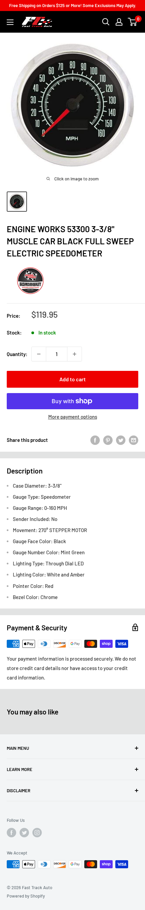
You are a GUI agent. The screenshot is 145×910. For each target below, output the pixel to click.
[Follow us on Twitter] (24, 832)
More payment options (72, 417)
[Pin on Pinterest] (108, 440)
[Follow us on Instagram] (37, 832)
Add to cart (72, 379)
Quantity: (17, 354)
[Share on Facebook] (95, 440)
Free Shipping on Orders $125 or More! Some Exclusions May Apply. (72, 5)
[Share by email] (133, 440)
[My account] (119, 22)
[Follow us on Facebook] (11, 832)
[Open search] (106, 22)
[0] (132, 22)
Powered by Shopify (26, 896)
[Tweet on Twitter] (120, 440)
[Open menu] (10, 22)
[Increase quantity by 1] (74, 354)
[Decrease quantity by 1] (39, 354)
